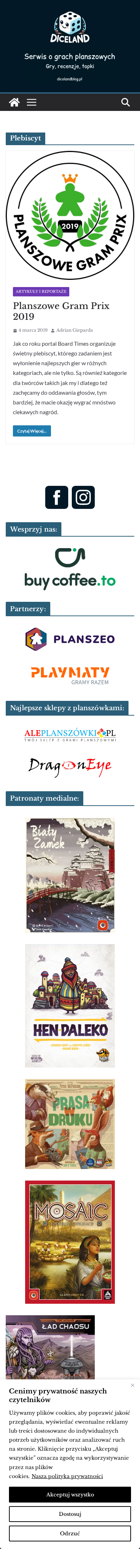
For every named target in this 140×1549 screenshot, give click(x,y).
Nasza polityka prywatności (67, 1476)
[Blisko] (132, 1385)
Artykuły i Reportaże (41, 291)
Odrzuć (70, 1533)
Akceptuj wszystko (70, 1494)
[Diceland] (14, 102)
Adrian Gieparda (74, 330)
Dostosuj (70, 1514)
